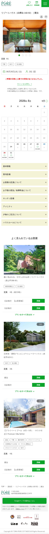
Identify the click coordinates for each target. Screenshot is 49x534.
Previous (5, 259)
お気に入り (29, 5)
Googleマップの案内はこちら (24, 501)
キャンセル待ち (23, 84)
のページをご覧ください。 (29, 509)
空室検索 (36, 5)
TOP (2, 486)
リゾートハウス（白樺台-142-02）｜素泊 (29, 486)
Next (43, 259)
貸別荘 (10, 486)
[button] (19, 55)
